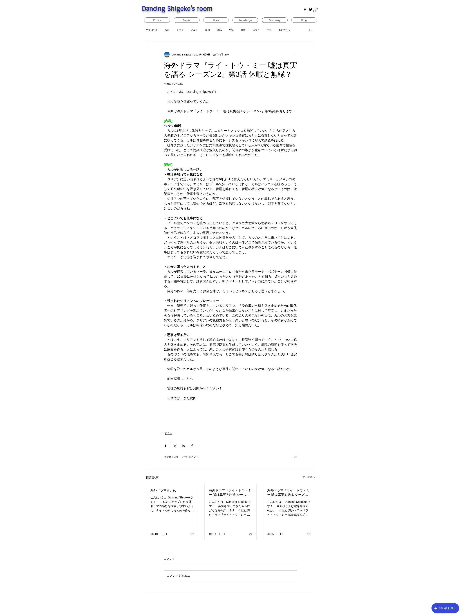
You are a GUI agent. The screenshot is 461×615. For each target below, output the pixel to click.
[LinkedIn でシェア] (183, 445)
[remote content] (230, 413)
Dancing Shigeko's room (177, 8)
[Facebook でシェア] (165, 445)
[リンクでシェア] (192, 445)
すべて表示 (309, 477)
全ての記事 (152, 29)
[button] (310, 29)
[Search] (315, 11)
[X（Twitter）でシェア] (174, 445)
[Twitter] (310, 9)
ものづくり (284, 29)
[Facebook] (305, 9)
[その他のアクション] (295, 54)
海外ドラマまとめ (163, 490)
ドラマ (168, 433)
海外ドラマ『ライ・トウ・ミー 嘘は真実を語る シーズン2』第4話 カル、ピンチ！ (230, 493)
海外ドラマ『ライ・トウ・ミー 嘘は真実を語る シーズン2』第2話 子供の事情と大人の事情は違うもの (288, 493)
